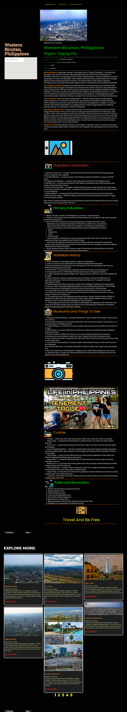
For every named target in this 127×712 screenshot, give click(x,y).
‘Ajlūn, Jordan (89, 583)
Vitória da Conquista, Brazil (93, 618)
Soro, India (48, 586)
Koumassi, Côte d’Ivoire (52, 674)
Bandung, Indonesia (11, 586)
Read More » (11, 602)
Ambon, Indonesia (10, 639)
